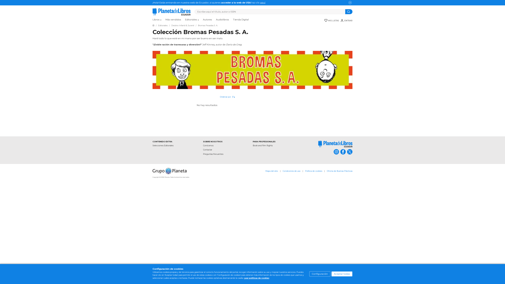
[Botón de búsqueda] (348, 11)
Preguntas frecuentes (213, 154)
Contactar (207, 150)
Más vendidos (173, 19)
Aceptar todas (342, 274)
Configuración (320, 274)
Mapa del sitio (271, 171)
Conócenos (208, 145)
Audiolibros (222, 19)
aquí (262, 2)
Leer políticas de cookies (256, 278)
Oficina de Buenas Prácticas (339, 171)
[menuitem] (157, 20)
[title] (335, 144)
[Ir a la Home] (153, 25)
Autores (207, 19)
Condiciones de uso (292, 171)
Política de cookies (313, 171)
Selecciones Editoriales (163, 145)
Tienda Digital (241, 19)
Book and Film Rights (263, 145)
